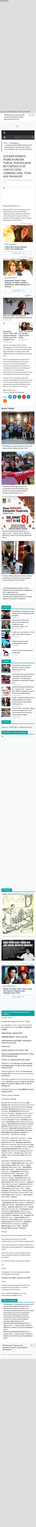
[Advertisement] (18, 20)
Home (5, 143)
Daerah (11, 392)
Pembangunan (14, 143)
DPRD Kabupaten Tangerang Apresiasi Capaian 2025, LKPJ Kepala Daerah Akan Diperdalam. (23, 613)
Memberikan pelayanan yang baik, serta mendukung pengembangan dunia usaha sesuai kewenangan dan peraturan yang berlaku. (19, 1311)
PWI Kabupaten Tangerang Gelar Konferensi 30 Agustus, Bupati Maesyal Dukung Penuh (14, 117)
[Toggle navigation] (4, 132)
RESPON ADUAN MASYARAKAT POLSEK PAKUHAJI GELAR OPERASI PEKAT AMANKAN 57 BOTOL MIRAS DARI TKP (18, 590)
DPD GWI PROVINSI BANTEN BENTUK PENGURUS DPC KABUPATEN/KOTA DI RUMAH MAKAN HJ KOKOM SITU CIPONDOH (17, 597)
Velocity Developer (27, 1354)
